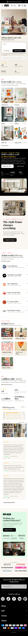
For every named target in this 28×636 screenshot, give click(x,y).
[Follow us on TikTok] (8, 599)
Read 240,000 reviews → (7, 384)
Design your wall (6, 166)
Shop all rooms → (5, 145)
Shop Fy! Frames (10, 240)
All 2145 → (23, 407)
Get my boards (18, 50)
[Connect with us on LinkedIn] (19, 599)
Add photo (7, 50)
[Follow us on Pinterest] (25, 599)
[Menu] (2, 5)
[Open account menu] (19, 5)
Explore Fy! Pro (8, 530)
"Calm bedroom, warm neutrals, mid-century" (12, 58)
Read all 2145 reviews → (10, 502)
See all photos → (22, 422)
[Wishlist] (22, 5)
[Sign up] (24, 586)
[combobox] (13, 5)
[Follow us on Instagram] (3, 599)
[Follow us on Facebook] (14, 599)
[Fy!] (6, 5)
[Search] (15, 5)
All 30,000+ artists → (6, 261)
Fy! (15, 632)
